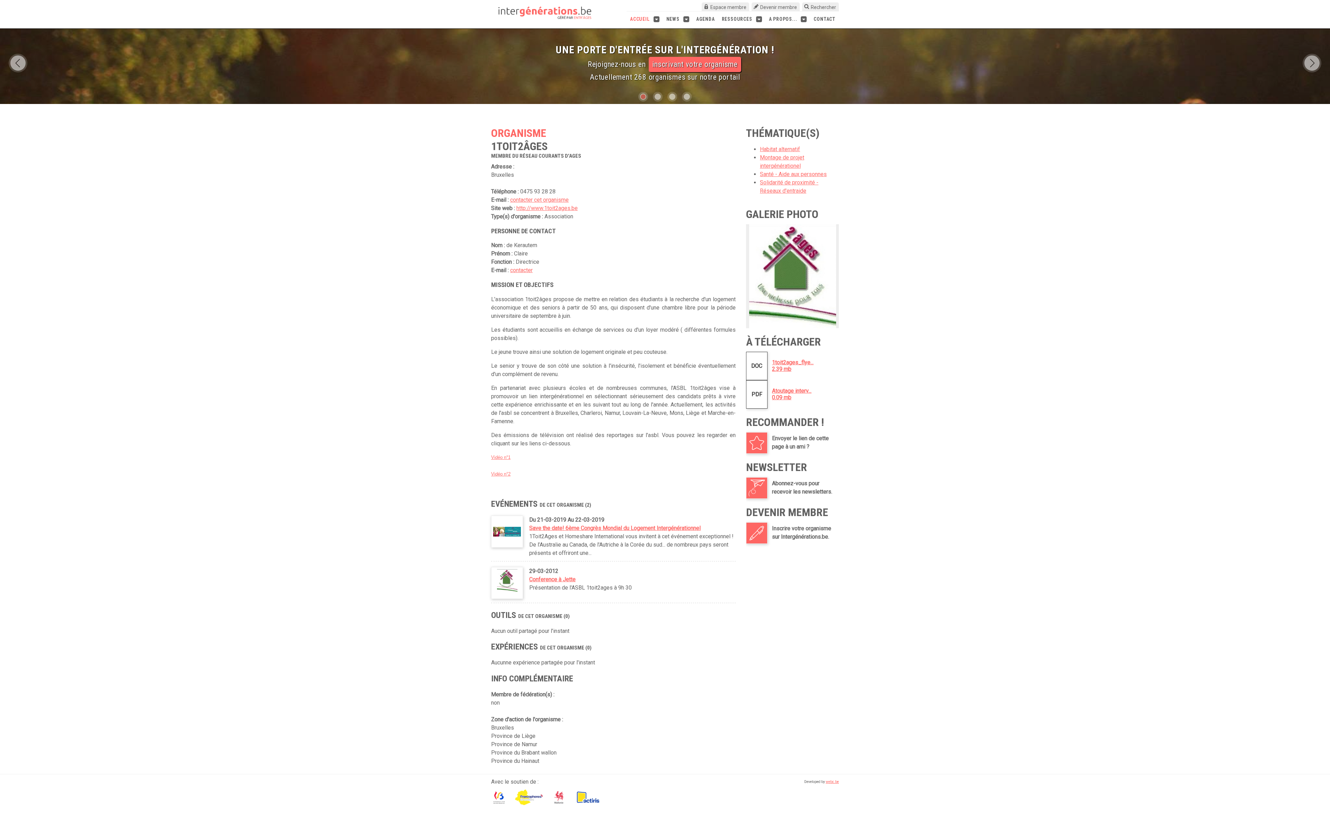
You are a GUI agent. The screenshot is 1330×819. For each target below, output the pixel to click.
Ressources (737, 19)
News (673, 19)
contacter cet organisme (539, 200)
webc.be (832, 782)
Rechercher (823, 7)
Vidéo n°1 (501, 457)
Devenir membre (778, 7)
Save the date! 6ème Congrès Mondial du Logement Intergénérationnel (615, 528)
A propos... (783, 19)
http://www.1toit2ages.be (547, 208)
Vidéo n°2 (501, 474)
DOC (756, 366)
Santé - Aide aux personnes (793, 174)
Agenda (705, 19)
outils (708, 68)
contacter (521, 270)
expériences (646, 68)
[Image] (792, 276)
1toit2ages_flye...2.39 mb (793, 365)
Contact (824, 19)
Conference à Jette (552, 579)
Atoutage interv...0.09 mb (792, 394)
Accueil (640, 19)
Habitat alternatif (780, 149)
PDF (757, 394)
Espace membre (728, 7)
